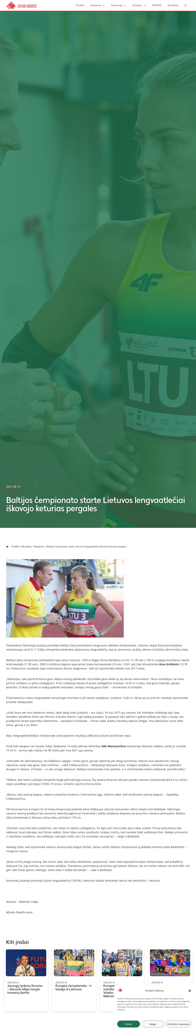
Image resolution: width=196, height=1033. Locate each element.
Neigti (153, 1024)
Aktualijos (26, 546)
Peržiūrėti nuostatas (179, 1024)
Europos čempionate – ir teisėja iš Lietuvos (73, 987)
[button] (189, 990)
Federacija (116, 5)
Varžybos (137, 5)
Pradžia (80, 5)
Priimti (128, 1024)
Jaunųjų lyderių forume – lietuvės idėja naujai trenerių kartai (24, 989)
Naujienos (95, 5)
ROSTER (157, 5)
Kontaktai (173, 5)
